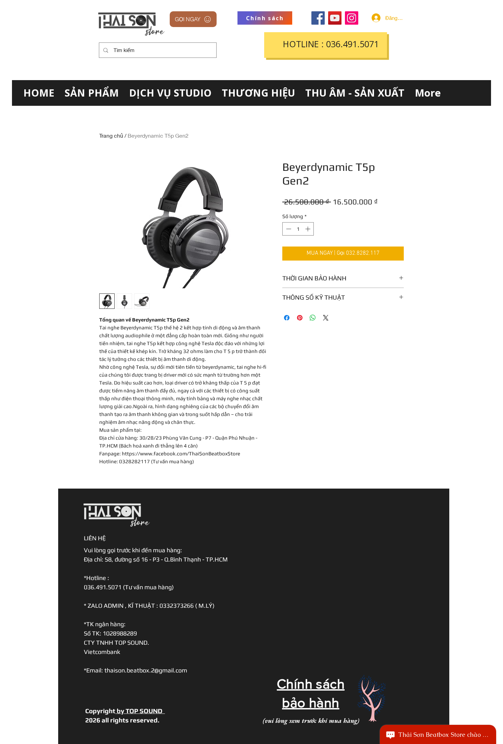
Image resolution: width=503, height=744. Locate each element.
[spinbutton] (298, 229)
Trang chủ (111, 135)
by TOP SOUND (140, 711)
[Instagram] (351, 18)
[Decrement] (288, 229)
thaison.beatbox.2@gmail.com (145, 670)
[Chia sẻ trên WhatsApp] (313, 318)
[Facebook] (318, 18)
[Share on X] (326, 318)
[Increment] (308, 229)
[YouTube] (334, 18)
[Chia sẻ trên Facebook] (287, 318)
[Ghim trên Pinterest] (300, 318)
